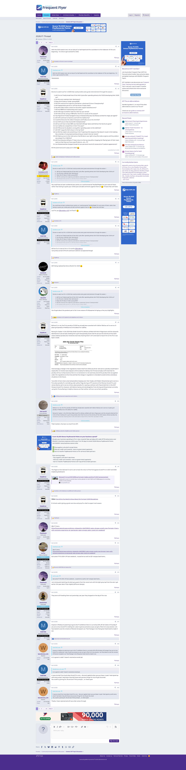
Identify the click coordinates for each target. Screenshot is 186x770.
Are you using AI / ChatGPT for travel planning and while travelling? (136, 137)
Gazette (96, 15)
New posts (39, 18)
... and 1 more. (125, 180)
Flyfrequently (145, 174)
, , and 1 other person (67, 157)
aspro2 (146, 165)
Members (61, 18)
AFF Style (40, 756)
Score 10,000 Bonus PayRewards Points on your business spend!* (74, 436)
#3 (118, 89)
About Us (102, 756)
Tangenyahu (125, 178)
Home (39, 15)
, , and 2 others (70, 317)
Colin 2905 (125, 173)
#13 (118, 523)
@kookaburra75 (64, 210)
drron (129, 167)
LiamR (134, 174)
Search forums (47, 18)
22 (46, 43)
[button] (60, 15)
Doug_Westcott (135, 171)
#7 (118, 263)
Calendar (55, 18)
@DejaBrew (79, 249)
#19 (118, 665)
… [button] (43, 43)
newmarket (146, 176)
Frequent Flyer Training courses (135, 83)
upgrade (141, 84)
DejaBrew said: (56, 166)
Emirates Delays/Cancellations (134, 145)
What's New (55, 15)
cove (132, 167)
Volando (124, 174)
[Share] (116, 47)
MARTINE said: (56, 647)
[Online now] (43, 170)
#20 (118, 687)
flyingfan (136, 167)
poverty (130, 165)
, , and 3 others (66, 396)
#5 (118, 199)
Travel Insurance (129, 133)
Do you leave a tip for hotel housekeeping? (133, 152)
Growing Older (140, 165)
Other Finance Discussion (132, 125)
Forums (46, 15)
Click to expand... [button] (85, 181)
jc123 (123, 167)
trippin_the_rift (137, 169)
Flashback (40, 39)
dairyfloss (142, 171)
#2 (118, 66)
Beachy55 (131, 173)
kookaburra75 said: (58, 203)
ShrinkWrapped (138, 173)
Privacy (126, 756)
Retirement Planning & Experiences (136, 121)
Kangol (147, 171)
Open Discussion (129, 142)
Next (50, 43)
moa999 (139, 174)
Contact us (109, 756)
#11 (118, 466)
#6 (118, 226)
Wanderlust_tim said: (58, 669)
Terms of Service (118, 756)
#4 (118, 162)
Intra (134, 165)
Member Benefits (84, 15)
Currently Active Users (130, 162)
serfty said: (56, 576)
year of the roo (126, 171)
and (63, 61)
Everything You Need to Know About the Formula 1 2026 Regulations (77, 499)
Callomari (131, 178)
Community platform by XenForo (93, 759)
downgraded (139, 176)
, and (62, 567)
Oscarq (141, 167)
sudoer (145, 173)
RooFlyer (132, 176)
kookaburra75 (129, 169)
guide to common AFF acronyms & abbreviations (133, 112)
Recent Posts (126, 118)
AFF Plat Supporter (44, 81)
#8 (118, 287)
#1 (118, 46)
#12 (118, 496)
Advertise (144, 756)
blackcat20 (125, 165)
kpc (126, 167)
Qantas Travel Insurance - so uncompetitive (134, 129)
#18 (118, 644)
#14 (118, 543)
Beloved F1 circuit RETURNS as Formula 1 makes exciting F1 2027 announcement (83, 477)
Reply (117, 58)
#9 (118, 322)
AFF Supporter (44, 176)
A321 (128, 174)
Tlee (131, 174)
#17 (118, 622)
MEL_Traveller (126, 176)
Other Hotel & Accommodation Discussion (136, 157)
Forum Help (132, 756)
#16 (118, 592)
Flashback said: (57, 70)
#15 (118, 572)
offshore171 (145, 169)
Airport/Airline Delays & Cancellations (135, 148)
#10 (118, 401)
